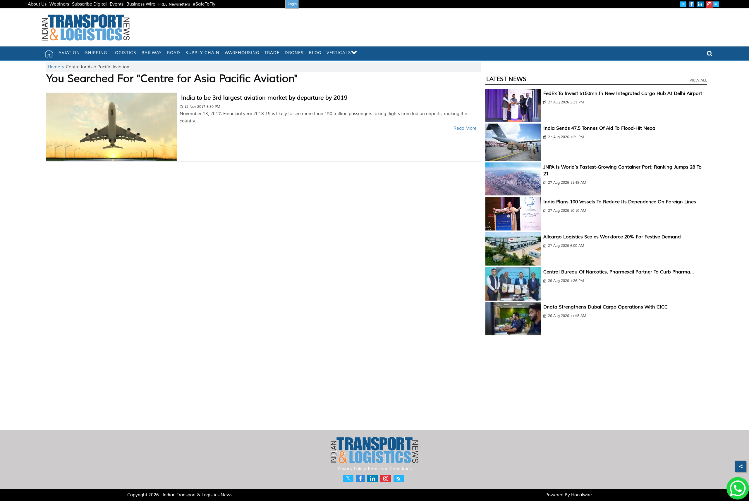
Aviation (69, 52)
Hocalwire (581, 495)
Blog (315, 52)
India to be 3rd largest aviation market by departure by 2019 (264, 97)
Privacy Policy (352, 469)
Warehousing (242, 52)
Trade (271, 52)
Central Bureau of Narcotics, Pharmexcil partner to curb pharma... (618, 272)
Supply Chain (202, 52)
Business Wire (140, 4)
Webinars (59, 4)
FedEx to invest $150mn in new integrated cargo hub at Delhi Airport (622, 93)
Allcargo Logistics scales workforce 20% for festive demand (612, 237)
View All (698, 80)
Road (173, 52)
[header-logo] (86, 27)
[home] (49, 53)
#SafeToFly (204, 4)
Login (292, 4)
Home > (57, 67)
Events (116, 4)
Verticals (339, 52)
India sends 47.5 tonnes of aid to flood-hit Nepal (600, 128)
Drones (294, 52)
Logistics (124, 52)
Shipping (96, 52)
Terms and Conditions (389, 469)
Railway (152, 52)
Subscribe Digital (89, 4)
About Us (37, 4)
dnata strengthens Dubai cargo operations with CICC (605, 307)
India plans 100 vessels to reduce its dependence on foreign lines (619, 202)
